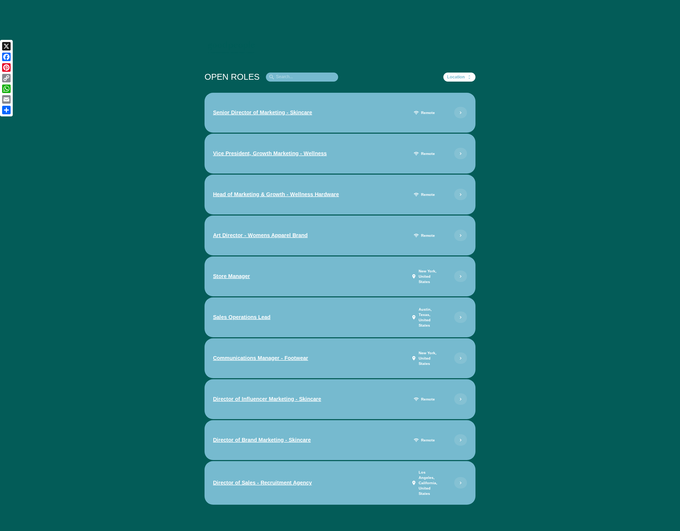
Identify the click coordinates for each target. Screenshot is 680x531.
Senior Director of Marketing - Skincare (262, 112)
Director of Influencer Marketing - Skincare (267, 399)
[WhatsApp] (6, 88)
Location (459, 77)
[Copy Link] (6, 78)
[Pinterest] (6, 67)
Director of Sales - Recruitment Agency (262, 483)
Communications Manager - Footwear (260, 358)
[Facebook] (6, 57)
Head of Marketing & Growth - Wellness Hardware (276, 194)
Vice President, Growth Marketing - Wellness (270, 153)
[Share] (6, 110)
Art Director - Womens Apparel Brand (260, 235)
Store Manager (231, 276)
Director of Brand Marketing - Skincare (262, 440)
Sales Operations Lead (241, 317)
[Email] (6, 99)
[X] (6, 46)
